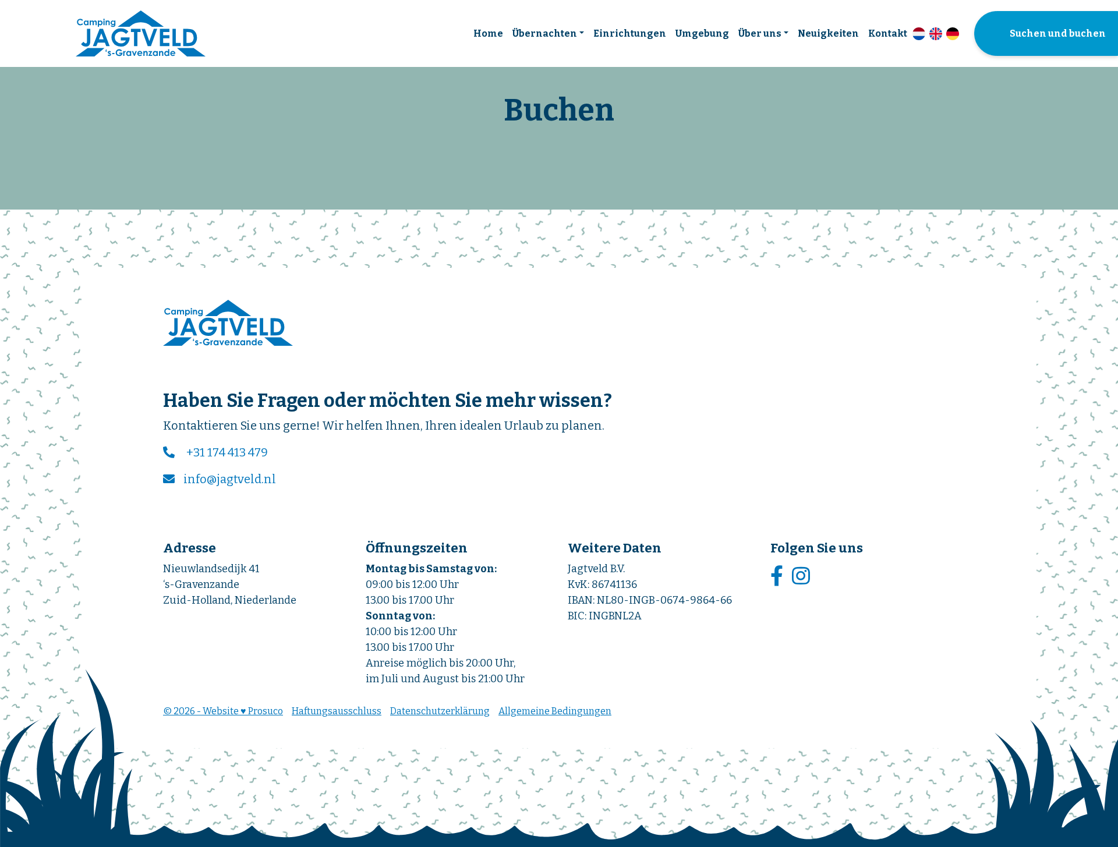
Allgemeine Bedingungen (554, 711)
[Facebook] (778, 576)
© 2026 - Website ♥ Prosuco (223, 711)
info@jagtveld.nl (229, 479)
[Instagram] (802, 576)
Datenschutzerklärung (440, 711)
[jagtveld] (141, 33)
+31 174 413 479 (227, 452)
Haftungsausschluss (336, 711)
